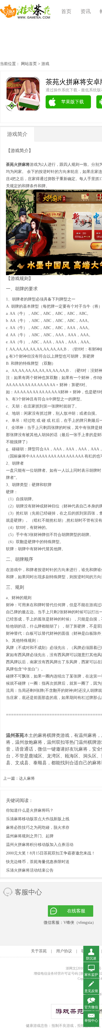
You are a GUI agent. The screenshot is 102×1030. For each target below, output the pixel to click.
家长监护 (91, 975)
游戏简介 (17, 134)
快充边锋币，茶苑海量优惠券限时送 (37, 862)
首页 (66, 11)
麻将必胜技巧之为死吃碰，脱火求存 (37, 827)
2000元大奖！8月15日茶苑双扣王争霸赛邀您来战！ (50, 853)
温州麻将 (87, 735)
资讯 (85, 11)
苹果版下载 (72, 101)
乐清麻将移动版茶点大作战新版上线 (37, 819)
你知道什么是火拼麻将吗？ (30, 810)
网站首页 (29, 64)
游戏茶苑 (25, 11)
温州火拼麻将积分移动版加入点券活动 (39, 844)
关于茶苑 (39, 951)
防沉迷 (91, 958)
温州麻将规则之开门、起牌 (30, 836)
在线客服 (76, 910)
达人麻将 (27, 778)
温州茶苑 (15, 735)
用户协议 (64, 951)
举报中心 (91, 1021)
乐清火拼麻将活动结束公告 (30, 870)
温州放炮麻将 (28, 742)
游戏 (45, 64)
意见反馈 (91, 991)
